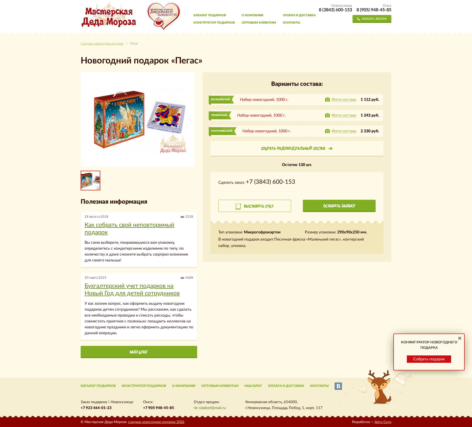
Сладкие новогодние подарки (102, 43)
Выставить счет (259, 206)
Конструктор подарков (214, 22)
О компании (252, 15)
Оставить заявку (339, 206)
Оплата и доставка (299, 15)
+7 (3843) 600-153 (270, 182)
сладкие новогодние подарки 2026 (156, 422)
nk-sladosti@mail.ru (210, 408)
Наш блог (139, 352)
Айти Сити (383, 422)
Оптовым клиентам (259, 22)
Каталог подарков (209, 15)
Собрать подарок (429, 359)
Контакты (291, 22)
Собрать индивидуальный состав (293, 148)
